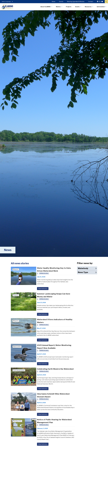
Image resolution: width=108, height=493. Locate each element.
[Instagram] (99, 1)
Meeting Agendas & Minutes (75, 1)
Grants (77, 6)
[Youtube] (102, 1)
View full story (42, 288)
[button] (106, 1)
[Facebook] (97, 1)
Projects (68, 6)
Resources (88, 6)
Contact (90, 1)
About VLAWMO (45, 6)
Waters (58, 6)
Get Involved (101, 6)
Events (61, 1)
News (53, 1)
